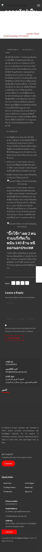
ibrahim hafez (12, 49)
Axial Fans (7, 483)
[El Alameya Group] (14, 5)
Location (9, 532)
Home (8, 34)
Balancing (29, 487)
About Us (28, 492)
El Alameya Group (21, 538)
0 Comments (27, 49)
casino (7, 52)
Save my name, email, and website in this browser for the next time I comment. (20, 329)
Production (7, 492)
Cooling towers (9, 487)
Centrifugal (29, 483)
